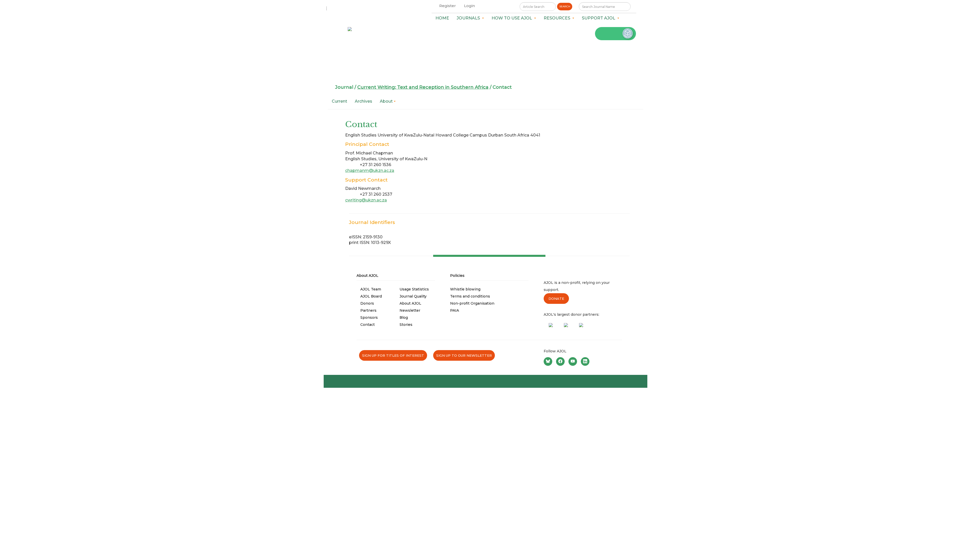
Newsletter (410, 310)
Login (469, 5)
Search (564, 6)
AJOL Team (370, 289)
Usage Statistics (414, 289)
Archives (363, 101)
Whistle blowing (465, 289)
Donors (367, 303)
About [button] (387, 101)
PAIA (454, 310)
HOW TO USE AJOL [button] (513, 18)
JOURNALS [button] (469, 18)
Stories (406, 324)
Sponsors (369, 317)
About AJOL (410, 303)
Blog (404, 317)
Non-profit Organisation (472, 303)
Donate (556, 299)
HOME (442, 18)
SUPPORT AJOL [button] (599, 18)
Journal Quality (413, 296)
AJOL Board (371, 296)
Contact (367, 324)
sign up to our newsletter (464, 355)
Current (339, 101)
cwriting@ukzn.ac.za (366, 200)
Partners (368, 310)
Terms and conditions (470, 296)
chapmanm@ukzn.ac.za (369, 170)
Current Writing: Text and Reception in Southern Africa (423, 87)
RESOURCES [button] (558, 18)
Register (447, 5)
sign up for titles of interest (393, 355)
